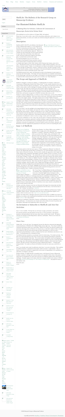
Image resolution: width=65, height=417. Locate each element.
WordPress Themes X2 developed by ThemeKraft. (52, 415)
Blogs (12, 1)
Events (33, 1)
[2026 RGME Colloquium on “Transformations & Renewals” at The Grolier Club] (4, 110)
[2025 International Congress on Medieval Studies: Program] (4, 243)
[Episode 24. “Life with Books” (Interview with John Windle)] (4, 74)
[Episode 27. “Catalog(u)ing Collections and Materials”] (4, 44)
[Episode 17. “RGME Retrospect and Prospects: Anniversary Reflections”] (4, 353)
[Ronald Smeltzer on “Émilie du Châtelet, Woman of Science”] (4, 269)
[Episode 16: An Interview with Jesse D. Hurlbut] (4, 375)
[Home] (28, 9)
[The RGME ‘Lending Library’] (4, 336)
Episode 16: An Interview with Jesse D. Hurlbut (10, 370)
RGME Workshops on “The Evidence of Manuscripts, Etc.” (10, 233)
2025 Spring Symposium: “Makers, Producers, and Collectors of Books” (10, 276)
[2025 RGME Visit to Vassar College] (4, 250)
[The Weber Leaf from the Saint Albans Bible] (4, 288)
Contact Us (22, 197)
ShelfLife (39, 1)
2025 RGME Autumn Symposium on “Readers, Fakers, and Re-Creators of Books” (10, 225)
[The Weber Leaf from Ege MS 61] (4, 97)
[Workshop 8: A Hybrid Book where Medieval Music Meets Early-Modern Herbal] (4, 215)
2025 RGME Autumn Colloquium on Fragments (10, 193)
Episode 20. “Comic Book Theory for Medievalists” (10, 302)
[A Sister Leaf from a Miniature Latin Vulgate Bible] (4, 131)
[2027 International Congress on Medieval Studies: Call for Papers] (4, 37)
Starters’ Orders (9, 281)
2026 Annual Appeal (10, 142)
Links (3, 5)
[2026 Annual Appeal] (4, 162)
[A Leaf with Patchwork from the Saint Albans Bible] (4, 126)
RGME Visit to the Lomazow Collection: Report (9, 320)
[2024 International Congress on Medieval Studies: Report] (4, 387)
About (16, 1)
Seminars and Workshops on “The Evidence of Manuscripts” (36, 259)
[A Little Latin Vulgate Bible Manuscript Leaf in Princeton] (4, 137)
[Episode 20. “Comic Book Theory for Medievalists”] (4, 301)
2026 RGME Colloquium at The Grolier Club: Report (10, 87)
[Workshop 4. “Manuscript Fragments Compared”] (4, 294)
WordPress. (37, 415)
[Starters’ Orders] (4, 283)
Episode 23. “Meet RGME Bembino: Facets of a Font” (9, 104)
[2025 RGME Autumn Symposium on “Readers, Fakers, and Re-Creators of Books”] (4, 224)
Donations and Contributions (56, 1)
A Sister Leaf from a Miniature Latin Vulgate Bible (10, 132)
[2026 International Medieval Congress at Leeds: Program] (4, 51)
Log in (3, 22)
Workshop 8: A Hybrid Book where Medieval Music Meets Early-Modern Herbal (10, 217)
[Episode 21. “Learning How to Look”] (4, 238)
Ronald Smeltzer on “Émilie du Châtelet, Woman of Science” (10, 269)
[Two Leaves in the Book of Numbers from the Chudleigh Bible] (4, 256)
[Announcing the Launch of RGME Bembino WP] (4, 81)
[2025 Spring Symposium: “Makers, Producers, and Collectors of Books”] (4, 274)
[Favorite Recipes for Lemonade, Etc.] (4, 314)
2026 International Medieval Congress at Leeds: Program (9, 52)
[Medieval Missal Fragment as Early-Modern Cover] (4, 92)
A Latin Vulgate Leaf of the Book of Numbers (10, 331)
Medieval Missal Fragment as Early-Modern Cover (9, 92)
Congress (28, 1)
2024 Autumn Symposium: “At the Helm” (10, 325)
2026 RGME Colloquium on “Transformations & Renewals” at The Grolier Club (10, 112)
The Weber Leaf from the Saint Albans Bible (9, 289)
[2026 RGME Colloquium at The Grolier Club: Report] (4, 86)
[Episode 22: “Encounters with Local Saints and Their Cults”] (4, 185)
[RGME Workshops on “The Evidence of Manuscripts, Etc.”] (4, 232)
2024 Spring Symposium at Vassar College (10, 394)
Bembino (22, 1)
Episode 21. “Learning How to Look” (9, 238)
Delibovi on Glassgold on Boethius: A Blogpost (10, 264)
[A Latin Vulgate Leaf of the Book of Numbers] (4, 330)
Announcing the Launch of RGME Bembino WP (9, 81)
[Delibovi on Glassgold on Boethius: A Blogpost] (4, 263)
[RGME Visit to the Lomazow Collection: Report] (4, 319)
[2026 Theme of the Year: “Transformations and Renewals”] (4, 119)
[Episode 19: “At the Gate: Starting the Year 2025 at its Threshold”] (4, 307)
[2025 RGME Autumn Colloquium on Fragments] (4, 201)
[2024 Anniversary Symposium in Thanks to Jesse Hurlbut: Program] (4, 399)
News (7, 1)
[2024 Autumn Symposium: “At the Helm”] (4, 325)
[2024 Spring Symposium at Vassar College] (4, 394)
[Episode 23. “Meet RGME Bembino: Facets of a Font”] (4, 104)
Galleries (45, 1)
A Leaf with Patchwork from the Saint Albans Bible (10, 126)
